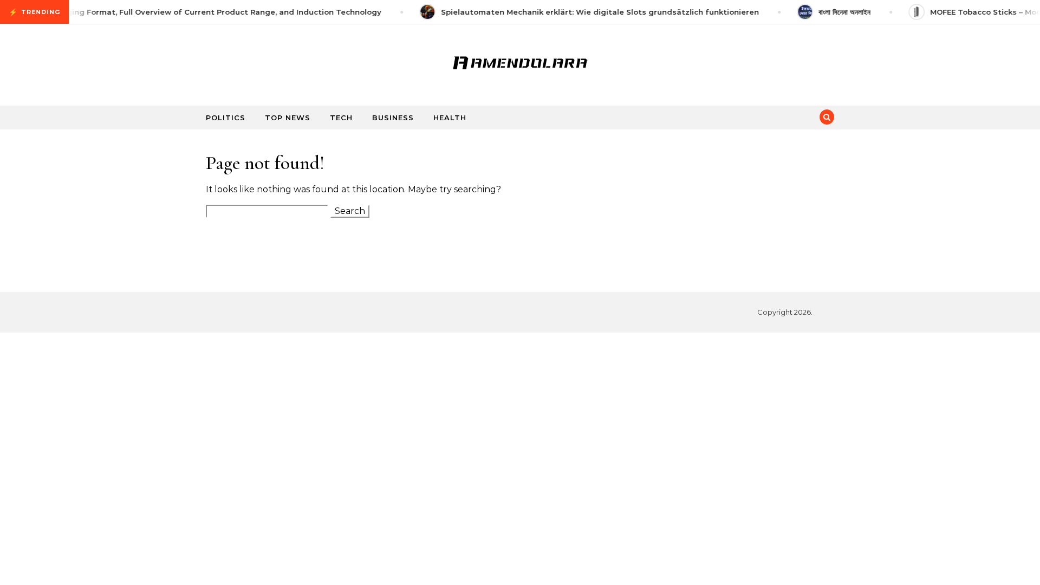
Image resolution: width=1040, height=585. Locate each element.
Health (449, 117)
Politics (225, 117)
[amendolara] (520, 60)
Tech (341, 117)
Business (393, 117)
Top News (287, 117)
